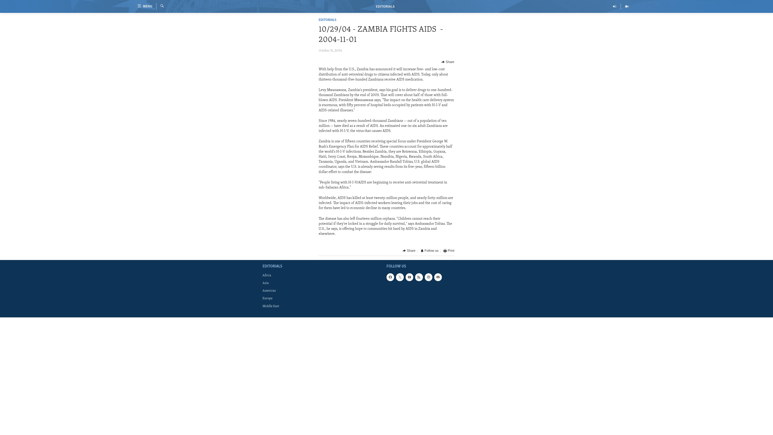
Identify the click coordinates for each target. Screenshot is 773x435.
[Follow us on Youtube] (409, 277)
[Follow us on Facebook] (390, 277)
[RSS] (419, 277)
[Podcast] (428, 277)
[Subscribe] (438, 277)
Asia (265, 283)
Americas (269, 290)
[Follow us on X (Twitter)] (400, 277)
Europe (267, 298)
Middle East (270, 306)
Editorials (327, 20)
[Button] (447, 62)
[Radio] (615, 6)
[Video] (627, 6)
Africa (266, 275)
